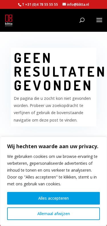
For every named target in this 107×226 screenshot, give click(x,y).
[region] (53, 181)
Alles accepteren (53, 198)
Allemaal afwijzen (53, 213)
